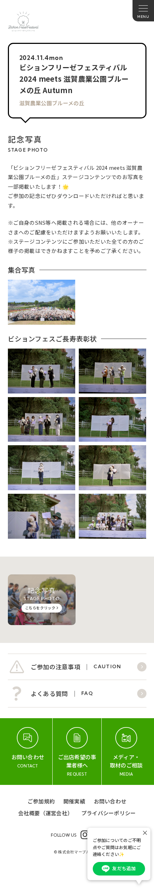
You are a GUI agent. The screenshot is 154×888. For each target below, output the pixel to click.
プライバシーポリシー (108, 813)
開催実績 (74, 801)
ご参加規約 (41, 801)
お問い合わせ (110, 801)
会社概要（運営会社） (45, 813)
